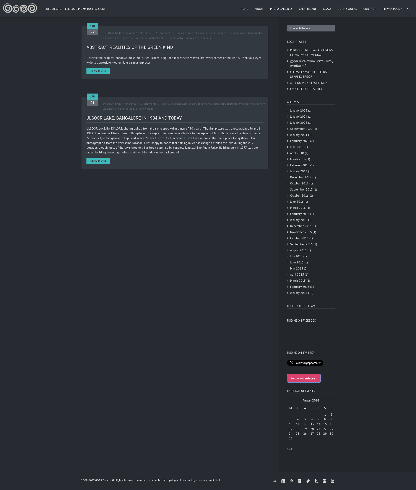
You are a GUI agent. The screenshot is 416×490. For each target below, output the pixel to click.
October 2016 (299, 195)
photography (175, 37)
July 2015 (296, 256)
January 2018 (298, 171)
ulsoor (139, 108)
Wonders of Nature (140, 33)
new (111, 108)
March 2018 (298, 159)
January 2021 (298, 135)
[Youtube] (332, 481)
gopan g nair (225, 33)
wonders (206, 37)
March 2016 (298, 208)
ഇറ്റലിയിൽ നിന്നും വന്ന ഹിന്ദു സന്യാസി (311, 63)
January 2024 (298, 116)
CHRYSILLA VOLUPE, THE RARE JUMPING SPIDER (310, 74)
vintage (149, 108)
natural (153, 37)
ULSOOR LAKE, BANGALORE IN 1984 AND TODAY (134, 118)
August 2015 (298, 250)
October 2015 (299, 238)
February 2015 (299, 287)
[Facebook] (299, 481)
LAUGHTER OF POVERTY (306, 89)
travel (132, 103)
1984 (171, 103)
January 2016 (298, 220)
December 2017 (301, 177)
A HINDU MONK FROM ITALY (308, 83)
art (195, 33)
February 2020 (299, 141)
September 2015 (301, 244)
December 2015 (301, 226)
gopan (212, 33)
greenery (127, 37)
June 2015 (297, 262)
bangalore (181, 103)
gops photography (251, 33)
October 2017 (299, 183)
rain (197, 37)
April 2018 (297, 153)
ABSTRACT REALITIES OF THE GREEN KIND (129, 47)
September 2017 (301, 189)
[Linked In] (283, 481)
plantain (189, 37)
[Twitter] (308, 481)
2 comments (148, 103)
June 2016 (297, 202)
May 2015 (296, 268)
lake (105, 108)
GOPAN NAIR (113, 33)
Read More (98, 70)
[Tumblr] (316, 481)
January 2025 (298, 110)
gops (236, 33)
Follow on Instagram (304, 378)
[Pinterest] (291, 481)
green (117, 37)
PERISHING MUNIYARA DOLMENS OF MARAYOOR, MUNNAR (311, 52)
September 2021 (301, 129)
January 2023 (298, 123)
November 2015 (301, 232)
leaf (136, 37)
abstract (188, 33)
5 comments (163, 33)
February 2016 (299, 214)
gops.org (108, 37)
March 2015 (298, 281)
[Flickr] (275, 481)
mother (144, 37)
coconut (203, 33)
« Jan (290, 449)
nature (163, 37)
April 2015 (297, 274)
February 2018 (299, 165)
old (117, 108)
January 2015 (298, 293)
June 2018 (297, 147)
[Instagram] (324, 481)
